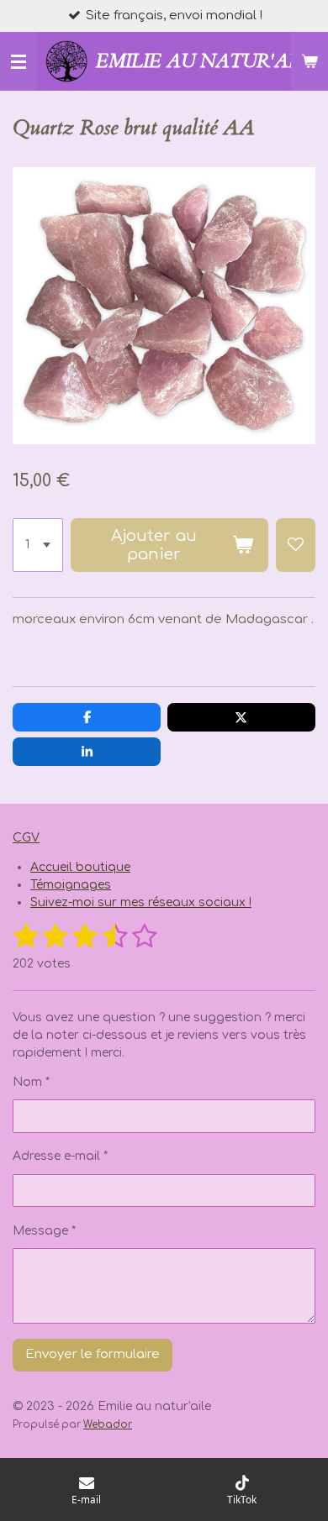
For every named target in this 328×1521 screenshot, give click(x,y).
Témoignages (70, 885)
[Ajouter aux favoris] (295, 545)
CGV (26, 837)
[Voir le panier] (309, 61)
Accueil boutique (80, 867)
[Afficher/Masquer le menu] (18, 61)
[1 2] (38, 545)
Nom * (31, 1082)
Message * (44, 1231)
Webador (107, 1424)
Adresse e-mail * (60, 1156)
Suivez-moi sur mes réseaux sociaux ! (140, 902)
